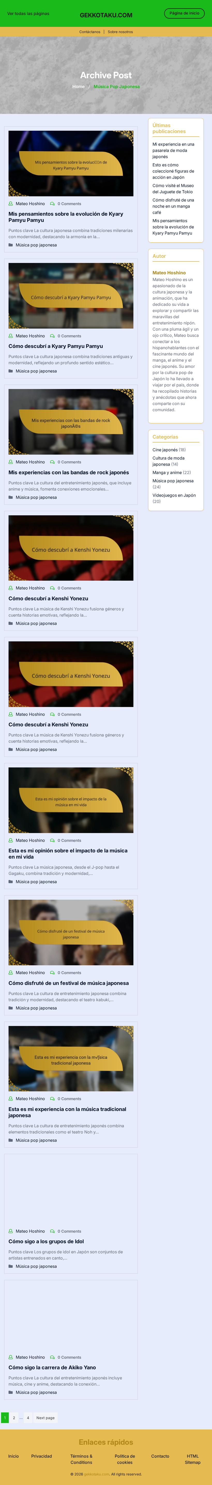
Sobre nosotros (120, 32)
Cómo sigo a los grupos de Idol (46, 1241)
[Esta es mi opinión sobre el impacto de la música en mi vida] (71, 799)
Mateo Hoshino (31, 203)
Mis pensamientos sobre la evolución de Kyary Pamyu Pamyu (173, 227)
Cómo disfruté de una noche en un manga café (173, 206)
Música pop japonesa (36, 244)
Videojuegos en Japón (174, 495)
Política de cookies (125, 1459)
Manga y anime (167, 472)
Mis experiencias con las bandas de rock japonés (69, 472)
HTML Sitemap (193, 1459)
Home (78, 86)
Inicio (13, 1456)
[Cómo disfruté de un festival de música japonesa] (71, 932)
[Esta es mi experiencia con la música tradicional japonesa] (71, 1058)
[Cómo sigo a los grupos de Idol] (71, 1190)
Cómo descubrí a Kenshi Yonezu (48, 598)
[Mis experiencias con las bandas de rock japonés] (71, 421)
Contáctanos (89, 32)
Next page (45, 1418)
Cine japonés (165, 449)
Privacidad (41, 1456)
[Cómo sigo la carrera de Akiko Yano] (71, 1316)
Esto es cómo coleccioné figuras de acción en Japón (173, 171)
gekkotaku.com (106, 15)
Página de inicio (184, 13)
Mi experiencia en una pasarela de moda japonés (173, 150)
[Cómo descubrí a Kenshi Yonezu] (71, 547)
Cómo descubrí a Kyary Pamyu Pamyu (56, 346)
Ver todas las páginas (28, 13)
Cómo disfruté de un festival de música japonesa (69, 983)
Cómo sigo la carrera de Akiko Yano (52, 1367)
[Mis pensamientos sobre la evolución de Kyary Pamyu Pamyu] (71, 163)
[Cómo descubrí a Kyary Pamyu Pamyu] (71, 295)
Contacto (160, 1456)
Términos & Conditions (81, 1459)
